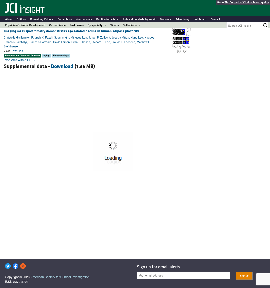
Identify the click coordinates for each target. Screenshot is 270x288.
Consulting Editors (41, 19)
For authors (65, 19)
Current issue (57, 25)
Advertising (183, 19)
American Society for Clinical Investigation (60, 277)
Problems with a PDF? (19, 60)
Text (14, 51)
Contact (215, 19)
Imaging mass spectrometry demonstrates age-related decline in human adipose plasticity (71, 31)
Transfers (165, 19)
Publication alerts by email (139, 19)
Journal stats (84, 19)
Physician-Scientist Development (25, 25)
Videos (114, 25)
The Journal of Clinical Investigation (247, 2)
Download (62, 66)
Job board (200, 19)
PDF (22, 51)
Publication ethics (107, 19)
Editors (21, 19)
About (8, 19)
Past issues (77, 25)
